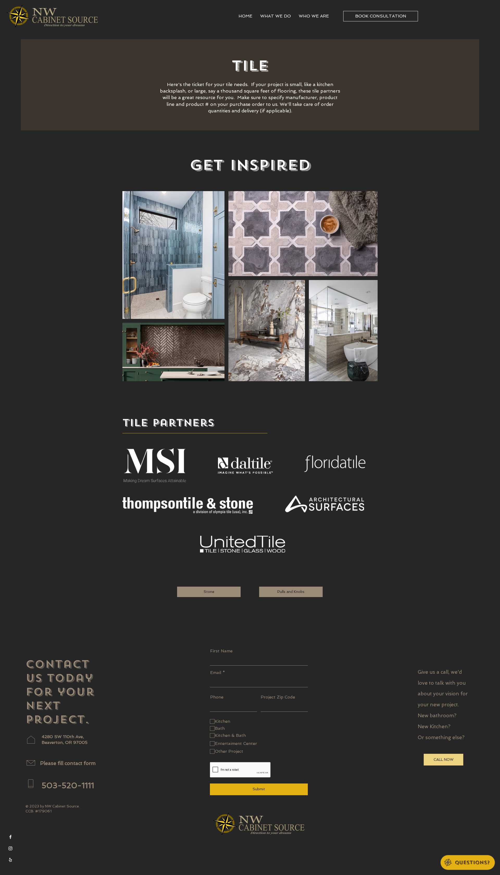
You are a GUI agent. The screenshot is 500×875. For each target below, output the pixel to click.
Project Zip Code (278, 697)
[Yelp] (10, 859)
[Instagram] (10, 848)
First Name (221, 651)
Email (215, 673)
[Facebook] (10, 837)
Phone (216, 697)
